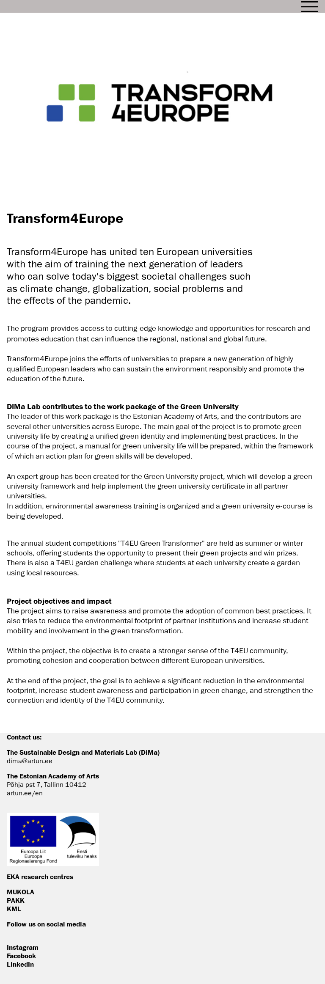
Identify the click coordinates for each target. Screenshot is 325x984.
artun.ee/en (25, 793)
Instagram (23, 947)
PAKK (16, 900)
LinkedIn (20, 964)
